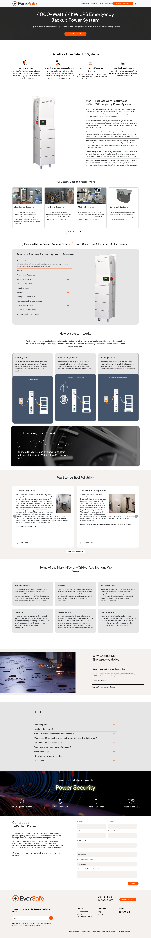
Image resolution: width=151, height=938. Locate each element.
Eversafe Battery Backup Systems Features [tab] (47, 244)
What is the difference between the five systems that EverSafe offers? (65, 738)
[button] (136, 516)
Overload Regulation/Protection (28, 314)
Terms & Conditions (74, 932)
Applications (85, 3)
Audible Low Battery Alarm (26, 310)
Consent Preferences (109, 932)
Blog (101, 3)
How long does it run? (43, 729)
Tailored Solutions (99, 681)
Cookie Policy (96, 932)
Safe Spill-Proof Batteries (26, 297)
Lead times (39, 760)
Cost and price (40, 724)
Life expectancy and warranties (48, 756)
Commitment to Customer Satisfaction (108, 669)
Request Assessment (123, 3)
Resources (108, 3)
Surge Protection (23, 288)
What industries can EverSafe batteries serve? (54, 733)
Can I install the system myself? (48, 742)
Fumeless (20, 271)
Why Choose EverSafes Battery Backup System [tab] (102, 244)
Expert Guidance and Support (104, 687)
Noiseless (20, 292)
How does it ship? (42, 751)
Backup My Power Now (75, 34)
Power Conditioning (24, 279)
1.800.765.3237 (105, 900)
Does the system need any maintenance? (52, 747)
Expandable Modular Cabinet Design (30, 301)
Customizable (22, 261)
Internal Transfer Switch (25, 305)
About (100, 914)
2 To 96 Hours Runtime (25, 284)
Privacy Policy (39, 923)
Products (94, 3)
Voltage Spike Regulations (26, 275)
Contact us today (127, 899)
